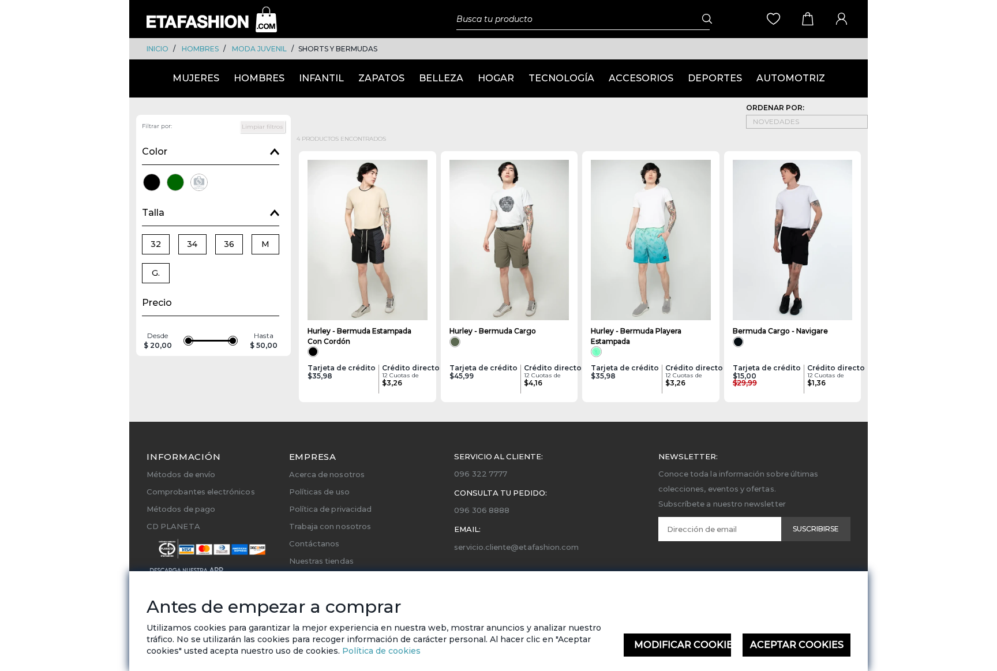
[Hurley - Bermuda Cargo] (509, 240)
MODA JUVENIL (259, 48)
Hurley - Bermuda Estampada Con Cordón (359, 336)
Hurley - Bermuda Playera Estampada (636, 336)
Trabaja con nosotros (330, 526)
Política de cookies (380, 651)
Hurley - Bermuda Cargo (492, 331)
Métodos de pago (181, 508)
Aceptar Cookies (797, 644)
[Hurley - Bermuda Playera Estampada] (651, 240)
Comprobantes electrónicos (201, 491)
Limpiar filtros (262, 126)
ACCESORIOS (641, 78)
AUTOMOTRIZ (790, 78)
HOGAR (496, 78)
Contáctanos (314, 543)
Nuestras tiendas (321, 560)
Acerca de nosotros (327, 474)
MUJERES (196, 78)
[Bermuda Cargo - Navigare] (793, 240)
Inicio (157, 48)
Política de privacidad (330, 508)
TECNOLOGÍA (561, 78)
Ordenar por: (775, 107)
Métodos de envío (181, 474)
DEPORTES (715, 78)
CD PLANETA (173, 526)
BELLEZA (441, 78)
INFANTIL (321, 78)
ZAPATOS (381, 78)
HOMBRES (200, 48)
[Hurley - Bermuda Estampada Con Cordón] (368, 240)
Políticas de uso (319, 491)
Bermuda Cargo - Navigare (780, 331)
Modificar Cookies (683, 644)
